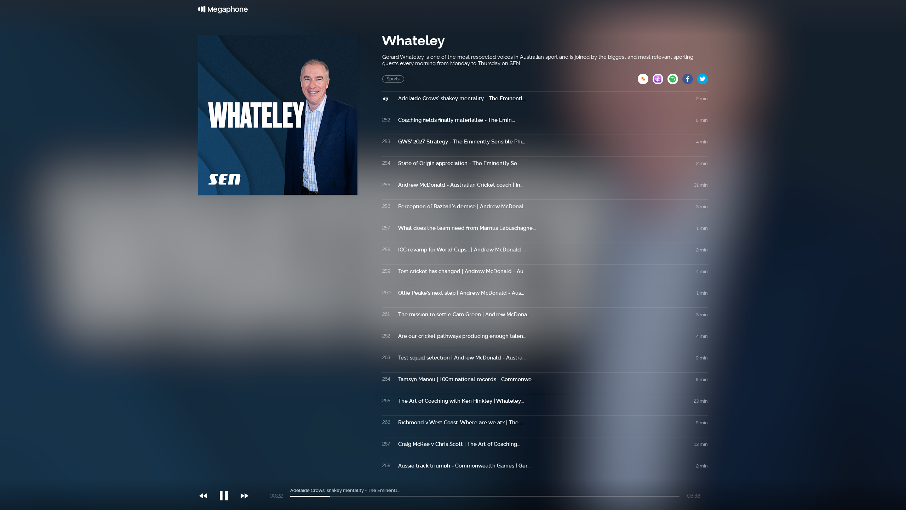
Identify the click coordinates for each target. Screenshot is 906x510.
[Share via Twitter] (702, 77)
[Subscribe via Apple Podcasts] (660, 77)
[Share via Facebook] (689, 77)
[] (227, 481)
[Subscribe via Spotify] (674, 77)
